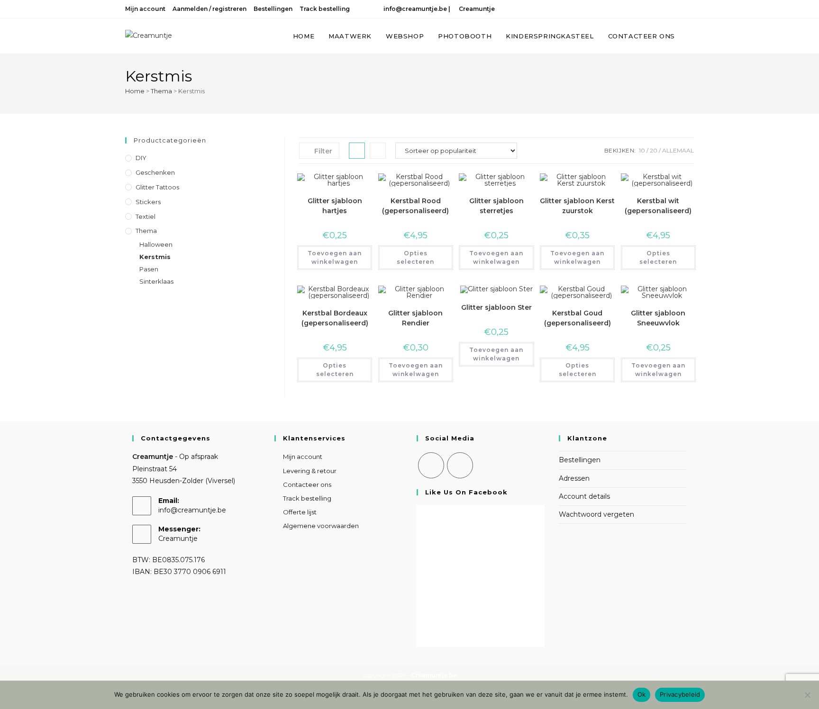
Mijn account (145, 8)
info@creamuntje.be (414, 8)
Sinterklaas (156, 281)
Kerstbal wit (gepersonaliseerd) (658, 206)
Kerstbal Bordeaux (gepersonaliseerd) (334, 318)
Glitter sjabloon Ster (496, 307)
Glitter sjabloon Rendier (415, 318)
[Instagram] (460, 465)
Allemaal (678, 150)
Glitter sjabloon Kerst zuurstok (577, 206)
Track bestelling (325, 8)
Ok (641, 694)
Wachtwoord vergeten (596, 514)
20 (653, 150)
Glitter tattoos (157, 187)
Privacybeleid (680, 694)
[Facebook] (431, 465)
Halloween (156, 244)
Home (135, 91)
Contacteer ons (307, 484)
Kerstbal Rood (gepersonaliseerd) (415, 206)
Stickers (148, 202)
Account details (584, 496)
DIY (141, 158)
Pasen (148, 269)
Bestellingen (273, 8)
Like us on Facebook (466, 492)
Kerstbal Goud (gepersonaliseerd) (577, 318)
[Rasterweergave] (357, 151)
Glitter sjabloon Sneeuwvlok (658, 318)
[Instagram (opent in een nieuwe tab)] (678, 9)
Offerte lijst (300, 512)
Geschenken (155, 172)
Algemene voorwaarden (321, 526)
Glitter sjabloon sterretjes (496, 206)
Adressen (574, 478)
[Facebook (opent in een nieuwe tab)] (666, 9)
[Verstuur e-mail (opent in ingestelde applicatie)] (689, 9)
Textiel (145, 216)
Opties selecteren (415, 257)
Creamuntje (476, 8)
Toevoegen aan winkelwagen (335, 257)
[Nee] (807, 695)
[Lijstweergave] (378, 151)
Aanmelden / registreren (209, 8)
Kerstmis (155, 256)
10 (642, 150)
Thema (161, 91)
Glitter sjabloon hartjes (335, 206)
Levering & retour (310, 471)
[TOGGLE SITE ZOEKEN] (691, 36)
